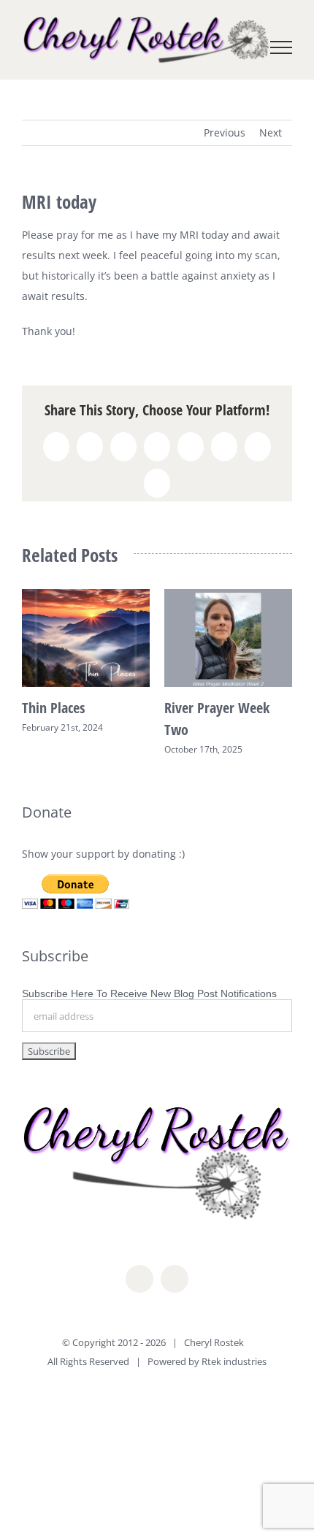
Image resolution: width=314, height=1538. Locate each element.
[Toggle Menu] (281, 47)
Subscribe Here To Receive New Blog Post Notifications (149, 993)
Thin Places (53, 708)
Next (270, 132)
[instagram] (174, 1279)
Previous (224, 132)
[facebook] (139, 1279)
